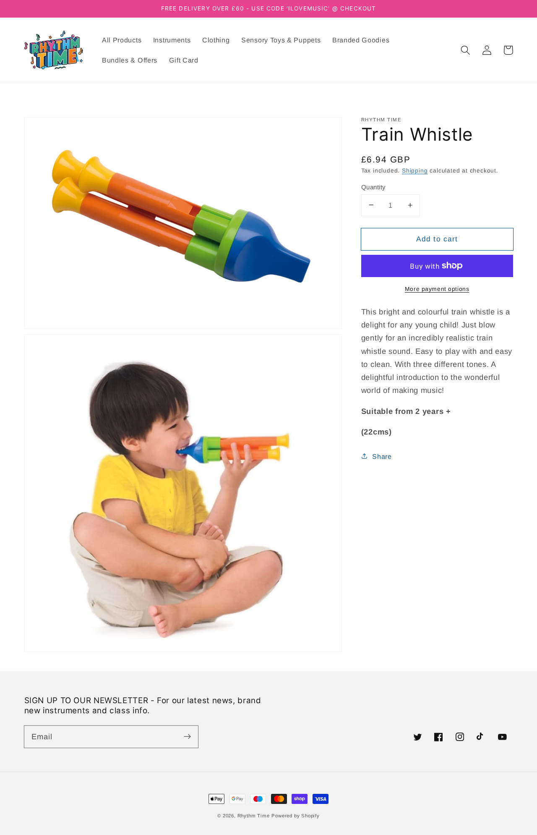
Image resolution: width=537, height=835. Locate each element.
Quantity (373, 186)
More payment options (437, 288)
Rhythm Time (253, 815)
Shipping (415, 170)
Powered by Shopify (295, 815)
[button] (466, 50)
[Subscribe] (187, 736)
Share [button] (381, 456)
